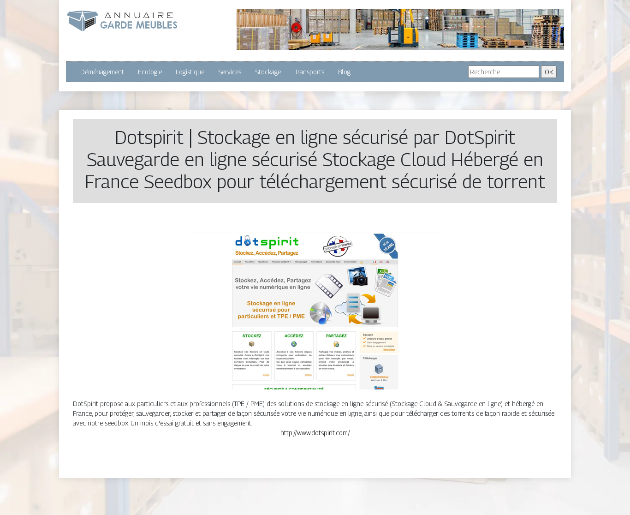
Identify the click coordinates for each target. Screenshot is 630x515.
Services (229, 72)
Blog (344, 72)
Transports (309, 72)
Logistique (190, 72)
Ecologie (150, 72)
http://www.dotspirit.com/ (315, 433)
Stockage (268, 72)
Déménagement (102, 72)
